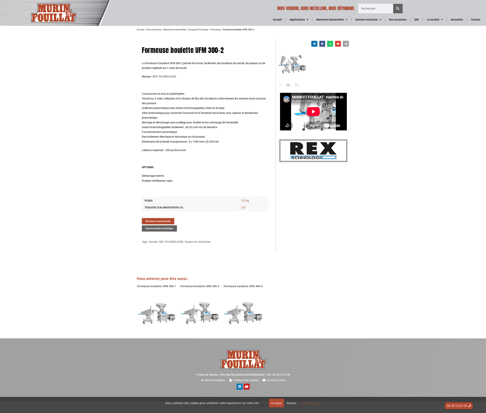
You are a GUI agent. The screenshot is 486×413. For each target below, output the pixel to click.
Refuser (292, 403)
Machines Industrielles (330, 19)
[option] (292, 64)
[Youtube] (247, 387)
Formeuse (215, 29)
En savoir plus (310, 403)
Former (153, 242)
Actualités (457, 19)
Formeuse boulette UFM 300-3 (199, 286)
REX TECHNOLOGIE (164, 76)
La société (433, 19)
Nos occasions (397, 19)
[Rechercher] (398, 8)
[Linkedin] (240, 387)
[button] (314, 44)
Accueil (277, 19)
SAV (416, 19)
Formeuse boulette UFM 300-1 (156, 286)
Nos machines (153, 29)
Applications (297, 19)
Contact (475, 19)
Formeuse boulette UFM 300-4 (243, 286)
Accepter (276, 403)
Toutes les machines (198, 242)
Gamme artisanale (366, 19)
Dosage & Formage (198, 29)
